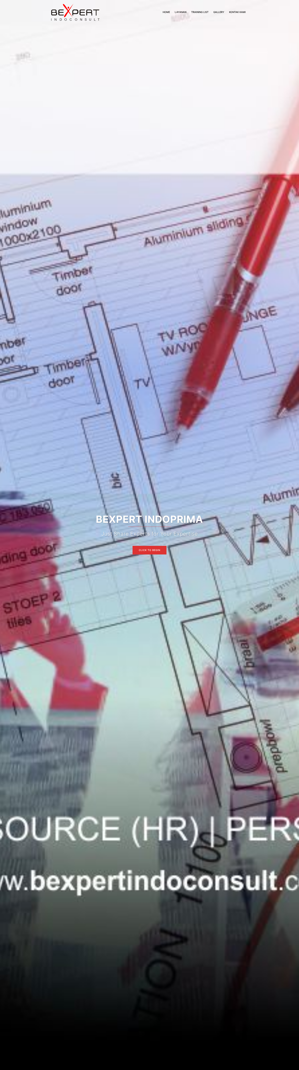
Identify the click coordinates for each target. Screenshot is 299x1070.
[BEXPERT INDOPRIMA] (75, 11)
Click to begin (149, 550)
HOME (166, 12)
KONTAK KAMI (237, 12)
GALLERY (218, 12)
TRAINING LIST (200, 12)
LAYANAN (180, 12)
